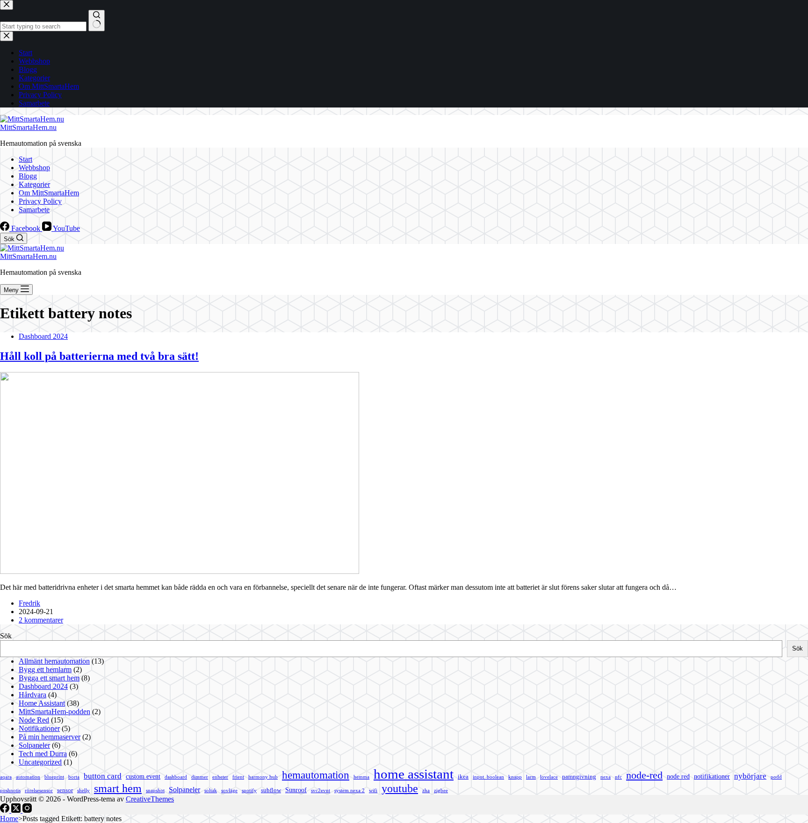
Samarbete (34, 210)
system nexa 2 (349, 790)
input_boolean (488, 777)
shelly (83, 790)
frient (238, 777)
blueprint (54, 777)
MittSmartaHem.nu (28, 127)
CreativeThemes (150, 799)
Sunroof (296, 790)
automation (28, 777)
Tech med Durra (43, 754)
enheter (220, 777)
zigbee (441, 790)
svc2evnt (320, 790)
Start (25, 159)
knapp (515, 777)
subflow (271, 790)
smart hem (118, 788)
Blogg (28, 176)
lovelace (549, 777)
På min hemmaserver (49, 737)
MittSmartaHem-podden (54, 712)
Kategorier (34, 184)
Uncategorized (40, 762)
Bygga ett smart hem (49, 678)
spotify (249, 790)
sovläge (229, 790)
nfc (618, 777)
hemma (361, 777)
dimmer (199, 777)
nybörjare (750, 776)
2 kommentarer (41, 620)
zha (426, 790)
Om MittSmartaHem (49, 193)
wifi (373, 790)
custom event (143, 776)
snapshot (155, 790)
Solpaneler (34, 745)
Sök (6, 636)
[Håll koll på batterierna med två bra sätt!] (179, 571)
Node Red (34, 720)
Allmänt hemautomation (54, 661)
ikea (463, 776)
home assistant (414, 773)
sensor (65, 790)
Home (9, 819)
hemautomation (315, 775)
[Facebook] (5, 810)
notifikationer (712, 776)
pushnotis (10, 790)
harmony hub (263, 777)
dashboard (176, 777)
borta (73, 777)
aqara (6, 777)
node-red (644, 775)
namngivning (579, 776)
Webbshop (34, 168)
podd (776, 777)
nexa (605, 777)
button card (103, 776)
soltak (210, 790)
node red (678, 776)
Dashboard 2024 (43, 336)
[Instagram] (27, 810)
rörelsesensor (39, 790)
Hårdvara (32, 695)
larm (531, 777)
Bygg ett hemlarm (45, 669)
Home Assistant (42, 703)
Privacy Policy (40, 201)
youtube (400, 788)
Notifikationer (39, 728)
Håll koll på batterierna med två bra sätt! (99, 356)
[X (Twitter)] (16, 810)
